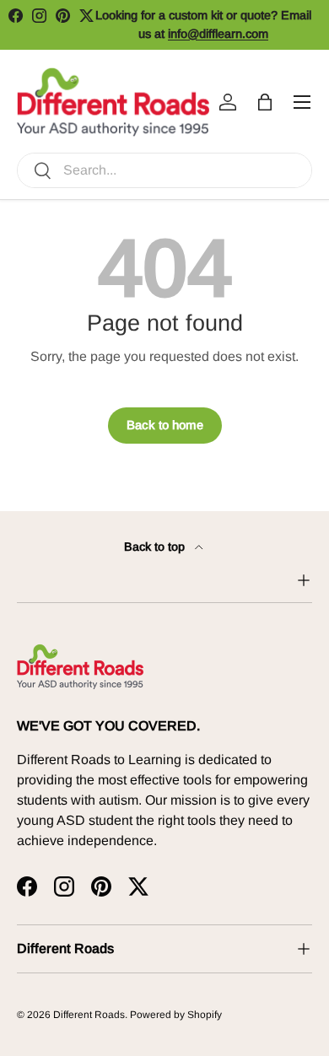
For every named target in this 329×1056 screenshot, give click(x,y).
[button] (264, 102)
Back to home (165, 425)
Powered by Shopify (176, 1015)
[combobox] (164, 170)
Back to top (156, 546)
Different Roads (89, 1015)
